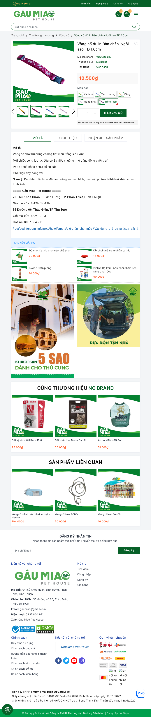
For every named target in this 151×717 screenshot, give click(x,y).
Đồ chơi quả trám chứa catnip (111, 250)
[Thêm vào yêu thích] (136, 43)
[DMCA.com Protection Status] (45, 628)
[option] (43, 71)
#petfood (19, 228)
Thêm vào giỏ (113, 112)
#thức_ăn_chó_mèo (78, 228)
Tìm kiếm (85, 3)
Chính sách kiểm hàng (24, 673)
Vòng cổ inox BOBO (66, 514)
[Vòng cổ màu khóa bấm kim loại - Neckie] (32, 490)
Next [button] (73, 111)
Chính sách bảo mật (23, 648)
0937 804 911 (25, 3)
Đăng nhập (102, 3)
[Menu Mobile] (137, 14)
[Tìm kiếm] (134, 26)
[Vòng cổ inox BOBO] (75, 490)
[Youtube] (74, 660)
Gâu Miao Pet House (31, 619)
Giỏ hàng (133, 3)
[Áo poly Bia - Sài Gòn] (119, 416)
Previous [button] (13, 111)
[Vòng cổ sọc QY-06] (119, 490)
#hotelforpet (56, 228)
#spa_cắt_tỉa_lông (135, 228)
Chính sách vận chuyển (25, 663)
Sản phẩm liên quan (75, 462)
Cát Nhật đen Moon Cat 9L (70, 440)
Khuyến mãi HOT (25, 242)
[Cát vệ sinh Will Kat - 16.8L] (32, 416)
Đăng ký (118, 3)
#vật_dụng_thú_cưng (107, 228)
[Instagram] (82, 660)
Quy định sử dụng (22, 643)
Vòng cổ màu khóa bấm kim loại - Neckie (31, 516)
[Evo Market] (42, 331)
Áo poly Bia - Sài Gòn (110, 440)
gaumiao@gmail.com (33, 609)
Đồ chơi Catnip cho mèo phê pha (49, 250)
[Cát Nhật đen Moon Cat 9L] (75, 416)
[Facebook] (58, 660)
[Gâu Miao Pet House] (34, 14)
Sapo (126, 713)
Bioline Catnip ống (40, 267)
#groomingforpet (36, 228)
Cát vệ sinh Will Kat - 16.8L (27, 440)
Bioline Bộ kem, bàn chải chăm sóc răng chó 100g (114, 269)
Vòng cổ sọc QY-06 (109, 514)
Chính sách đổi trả (22, 668)
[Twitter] (66, 660)
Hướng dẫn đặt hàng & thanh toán (29, 656)
